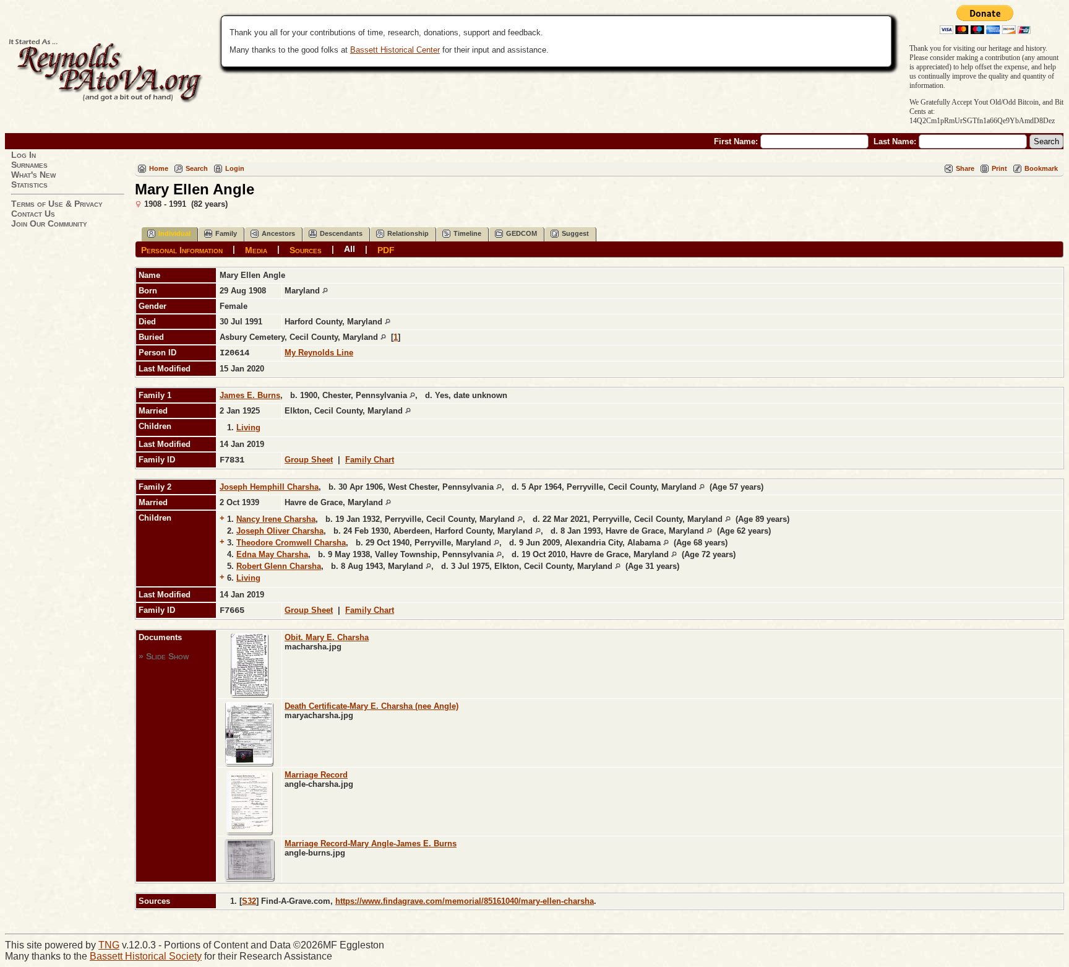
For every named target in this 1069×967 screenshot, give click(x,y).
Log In (23, 155)
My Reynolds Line (319, 352)
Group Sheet (309, 459)
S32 (249, 901)
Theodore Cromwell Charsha (291, 542)
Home (158, 168)
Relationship (408, 233)
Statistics (29, 184)
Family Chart (369, 459)
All (349, 249)
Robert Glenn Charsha (278, 566)
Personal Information (182, 249)
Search (197, 168)
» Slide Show (164, 656)
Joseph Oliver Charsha (280, 531)
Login (234, 168)
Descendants (341, 233)
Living (248, 427)
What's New (33, 175)
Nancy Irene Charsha (276, 519)
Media (256, 249)
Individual (174, 233)
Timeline (467, 233)
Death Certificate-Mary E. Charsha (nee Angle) (371, 706)
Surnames (29, 165)
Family (226, 233)
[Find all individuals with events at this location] (325, 290)
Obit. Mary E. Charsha (327, 637)
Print (999, 168)
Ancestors (278, 233)
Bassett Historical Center (395, 49)
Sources (306, 249)
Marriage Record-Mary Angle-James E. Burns (371, 843)
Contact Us (33, 214)
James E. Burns (250, 395)
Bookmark (1041, 168)
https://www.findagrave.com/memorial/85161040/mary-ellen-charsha (464, 901)
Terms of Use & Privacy (57, 204)
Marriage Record (316, 774)
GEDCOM (521, 233)
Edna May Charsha (272, 554)
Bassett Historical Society (146, 956)
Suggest (575, 233)
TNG (108, 945)
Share (965, 168)
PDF (386, 249)
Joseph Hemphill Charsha (269, 487)
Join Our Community (49, 223)
